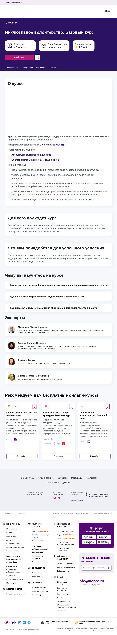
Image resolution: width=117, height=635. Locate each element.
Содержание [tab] (27, 67)
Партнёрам (91, 478)
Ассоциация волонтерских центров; (31, 155)
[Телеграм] (29, 622)
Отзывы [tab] (53, 67)
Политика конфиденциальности (101, 513)
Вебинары (63, 478)
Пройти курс (19, 57)
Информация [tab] (12, 67)
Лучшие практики (46, 478)
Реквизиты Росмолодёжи (64, 628)
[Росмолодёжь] (33, 629)
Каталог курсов (14, 23)
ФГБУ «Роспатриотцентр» (51, 144)
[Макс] (20, 622)
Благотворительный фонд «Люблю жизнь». (36, 160)
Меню (107, 11)
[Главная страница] (9, 622)
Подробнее (22, 456)
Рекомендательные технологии (103, 631)
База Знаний (53, 483)
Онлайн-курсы (27, 478)
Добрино (66, 483)
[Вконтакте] (24, 622)
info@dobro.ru (77, 501)
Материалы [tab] (41, 67)
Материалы (76, 478)
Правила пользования (82, 513)
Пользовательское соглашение (63, 513)
